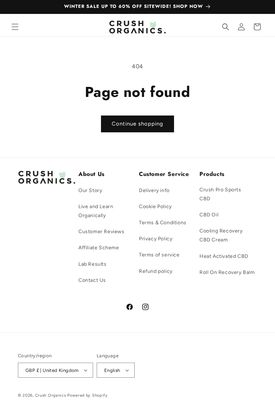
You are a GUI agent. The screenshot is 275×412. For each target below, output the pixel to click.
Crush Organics (50, 395)
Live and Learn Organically (95, 211)
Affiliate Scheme (98, 248)
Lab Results (92, 264)
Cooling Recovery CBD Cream (221, 235)
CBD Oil (208, 215)
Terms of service (159, 255)
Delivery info (154, 190)
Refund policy (156, 271)
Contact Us (92, 280)
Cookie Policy (155, 206)
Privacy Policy (155, 239)
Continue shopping (137, 124)
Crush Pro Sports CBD (220, 194)
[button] (15, 27)
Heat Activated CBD (224, 256)
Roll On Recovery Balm (227, 272)
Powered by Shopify (87, 395)
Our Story (90, 190)
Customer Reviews (101, 232)
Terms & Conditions (163, 223)
